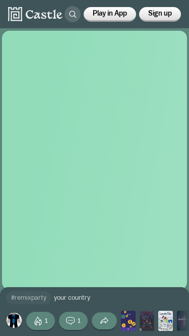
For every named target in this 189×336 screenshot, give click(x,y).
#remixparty (28, 297)
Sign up (160, 13)
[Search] (73, 14)
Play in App (110, 13)
